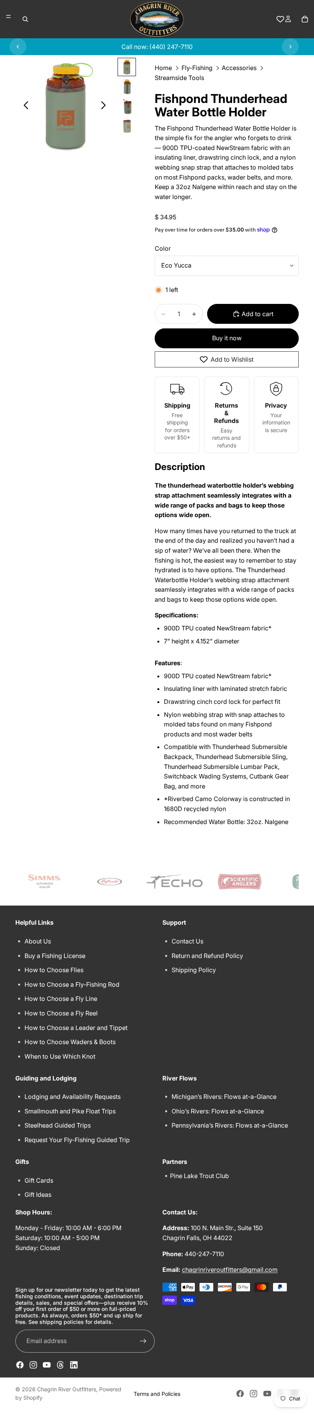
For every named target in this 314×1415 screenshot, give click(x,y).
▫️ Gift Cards (34, 1180)
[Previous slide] (18, 46)
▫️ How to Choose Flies (49, 970)
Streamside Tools (179, 78)
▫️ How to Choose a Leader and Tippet (71, 1027)
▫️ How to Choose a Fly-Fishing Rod (67, 984)
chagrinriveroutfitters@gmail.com (230, 1269)
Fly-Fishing (197, 68)
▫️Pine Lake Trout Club (195, 1175)
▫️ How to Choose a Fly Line (56, 998)
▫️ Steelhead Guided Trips (53, 1125)
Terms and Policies (157, 1394)
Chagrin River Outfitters (66, 1389)
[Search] (25, 19)
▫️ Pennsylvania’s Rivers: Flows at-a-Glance (225, 1125)
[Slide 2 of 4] (126, 86)
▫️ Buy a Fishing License (50, 955)
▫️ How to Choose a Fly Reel (56, 1013)
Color (163, 248)
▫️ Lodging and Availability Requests (68, 1096)
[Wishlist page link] (280, 19)
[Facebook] (20, 1364)
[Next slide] (290, 46)
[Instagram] (33, 1364)
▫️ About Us (33, 941)
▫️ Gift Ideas (33, 1194)
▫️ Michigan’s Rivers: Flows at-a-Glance (219, 1096)
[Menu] (8, 16)
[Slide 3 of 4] (126, 106)
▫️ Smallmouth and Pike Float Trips (65, 1111)
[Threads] (60, 1364)
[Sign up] (143, 1341)
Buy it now (227, 338)
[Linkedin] (73, 1364)
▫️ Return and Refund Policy (202, 955)
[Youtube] (46, 1364)
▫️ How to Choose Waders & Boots (65, 1042)
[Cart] (304, 19)
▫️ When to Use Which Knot (55, 1056)
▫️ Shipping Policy (189, 970)
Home (163, 68)
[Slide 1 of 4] (126, 67)
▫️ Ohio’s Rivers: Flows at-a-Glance (213, 1111)
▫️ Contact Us (182, 941)
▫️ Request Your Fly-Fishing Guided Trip (72, 1140)
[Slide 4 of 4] (126, 126)
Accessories (239, 68)
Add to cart (257, 314)
